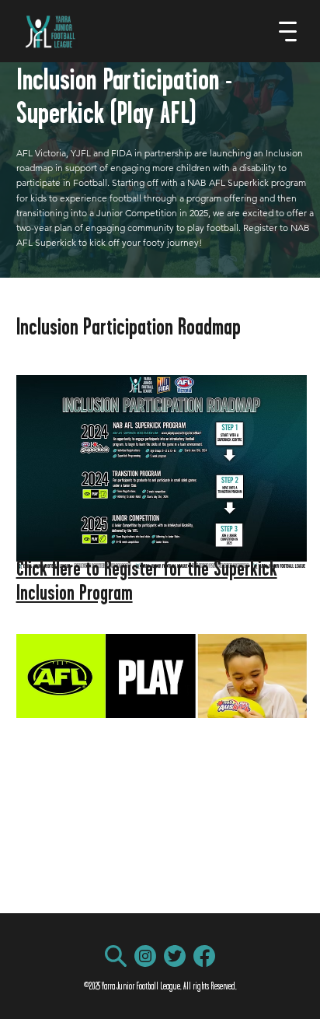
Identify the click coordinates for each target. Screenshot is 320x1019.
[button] (116, 956)
